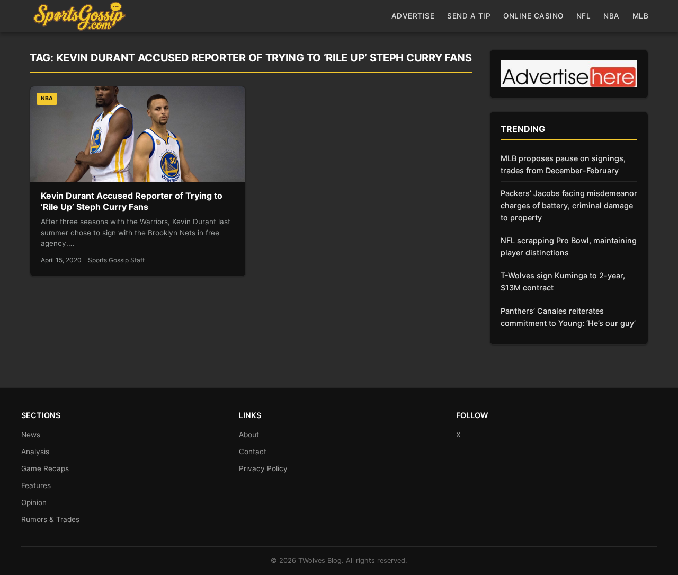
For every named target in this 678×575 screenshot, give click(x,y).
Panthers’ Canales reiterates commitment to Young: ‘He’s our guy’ (568, 317)
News (30, 434)
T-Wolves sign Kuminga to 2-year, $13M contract (563, 281)
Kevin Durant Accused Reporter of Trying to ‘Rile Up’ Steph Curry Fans (131, 201)
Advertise (413, 16)
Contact (252, 451)
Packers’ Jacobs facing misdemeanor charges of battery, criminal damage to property (569, 205)
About (249, 434)
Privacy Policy (263, 468)
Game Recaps (45, 468)
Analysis (35, 451)
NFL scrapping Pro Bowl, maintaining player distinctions (569, 246)
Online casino (533, 16)
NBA (611, 16)
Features (36, 485)
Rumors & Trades (50, 519)
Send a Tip (468, 16)
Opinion (34, 502)
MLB (640, 16)
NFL (583, 16)
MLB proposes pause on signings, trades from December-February (563, 164)
